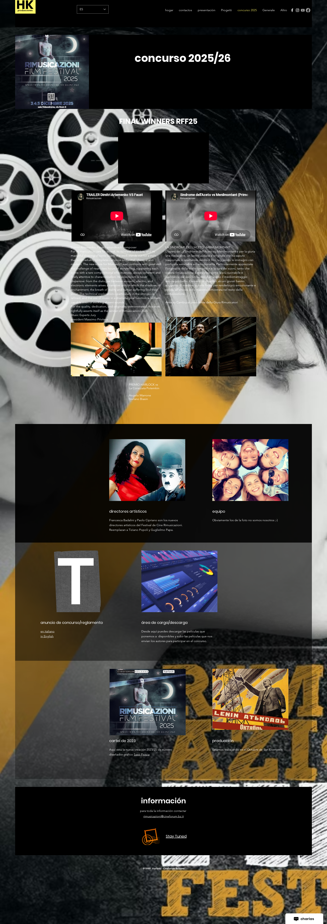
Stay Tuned (176, 836)
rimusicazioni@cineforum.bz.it (163, 816)
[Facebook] (292, 10)
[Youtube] (303, 10)
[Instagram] (297, 10)
